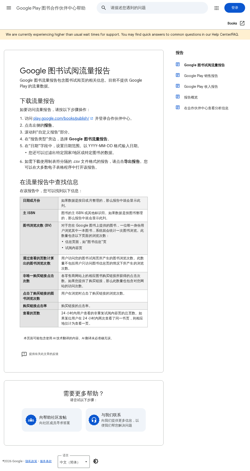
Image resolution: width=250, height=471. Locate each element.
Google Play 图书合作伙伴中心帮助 (50, 8)
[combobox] (159, 7)
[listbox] (74, 461)
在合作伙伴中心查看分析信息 (206, 108)
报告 (180, 52)
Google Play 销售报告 (201, 76)
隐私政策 (31, 461)
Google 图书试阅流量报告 (204, 65)
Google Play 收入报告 (201, 86)
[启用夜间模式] (96, 461)
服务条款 (46, 461)
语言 (66, 455)
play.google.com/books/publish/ (61, 118)
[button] (9, 8)
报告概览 (191, 97)
